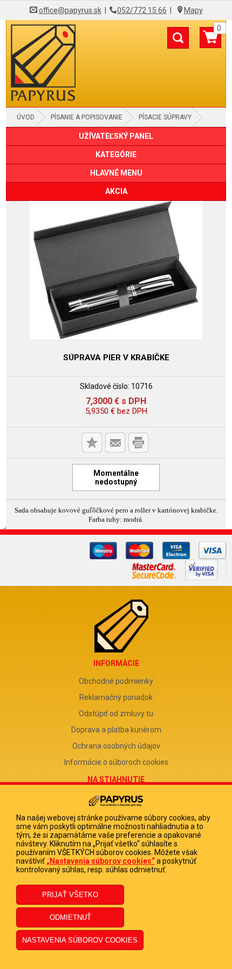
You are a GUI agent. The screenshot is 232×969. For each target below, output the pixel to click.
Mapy (193, 10)
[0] (210, 41)
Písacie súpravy (165, 117)
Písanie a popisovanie (86, 117)
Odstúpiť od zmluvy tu (116, 713)
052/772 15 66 (142, 10)
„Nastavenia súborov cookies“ (100, 861)
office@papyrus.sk (70, 10)
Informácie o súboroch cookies (116, 762)
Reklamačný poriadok (116, 697)
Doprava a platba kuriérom (116, 729)
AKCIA (116, 191)
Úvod (26, 117)
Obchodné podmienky (116, 681)
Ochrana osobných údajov (116, 746)
